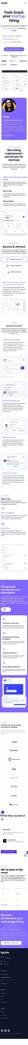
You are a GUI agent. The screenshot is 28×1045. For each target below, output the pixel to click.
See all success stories (9, 851)
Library (2, 996)
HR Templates (3, 1002)
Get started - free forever (11, 942)
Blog (2, 999)
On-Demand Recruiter (5, 977)
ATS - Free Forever (4, 974)
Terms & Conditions (4, 1018)
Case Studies (3, 993)
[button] (25, 3)
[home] (4, 3)
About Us (2, 1012)
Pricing (2, 980)
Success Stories (4, 983)
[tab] (14, 181)
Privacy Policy (3, 1015)
